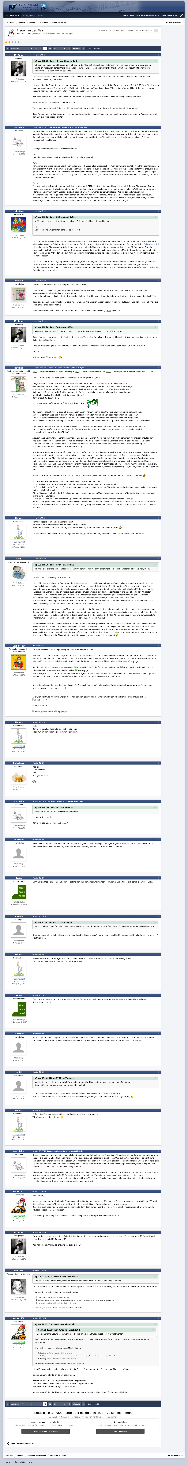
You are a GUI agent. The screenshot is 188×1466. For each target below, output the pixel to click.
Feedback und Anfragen (62, 33)
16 (64, 49)
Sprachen (7, 1462)
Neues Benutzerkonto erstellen (45, 1431)
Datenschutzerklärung (23, 1462)
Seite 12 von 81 (94, 49)
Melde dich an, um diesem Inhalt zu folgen (116, 30)
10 (36, 49)
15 (59, 49)
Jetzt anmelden (120, 1431)
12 (45, 49)
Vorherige (15, 48)
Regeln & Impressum (34, 15)
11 (40, 49)
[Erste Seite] (7, 48)
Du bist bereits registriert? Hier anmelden (140, 15)
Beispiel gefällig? (151, 244)
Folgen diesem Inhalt (144, 31)
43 (156, 30)
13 (50, 49)
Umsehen (13, 15)
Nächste (76, 48)
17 (69, 49)
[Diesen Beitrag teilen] (158, 55)
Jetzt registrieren (169, 15)
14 (55, 49)
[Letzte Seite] (83, 48)
